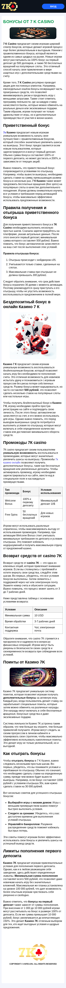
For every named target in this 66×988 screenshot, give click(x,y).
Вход (53, 6)
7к (4, 132)
